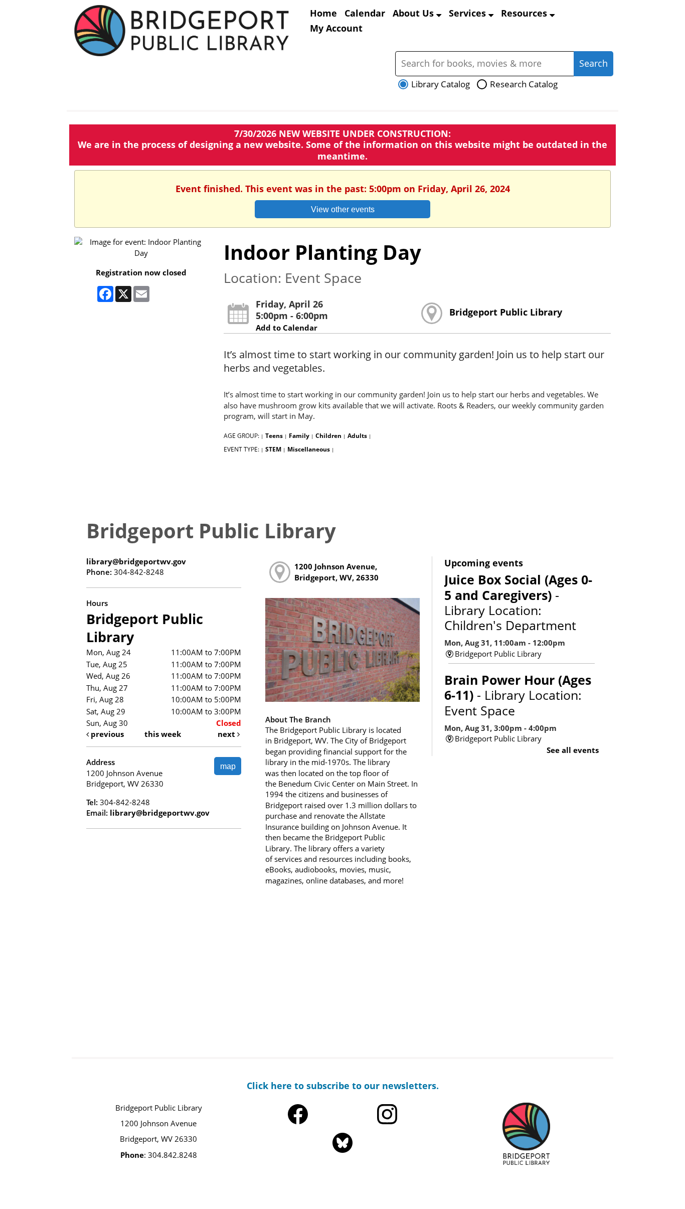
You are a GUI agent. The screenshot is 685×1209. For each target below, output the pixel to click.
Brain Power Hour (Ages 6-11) (517, 694)
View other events (343, 209)
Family (299, 435)
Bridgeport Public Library (505, 312)
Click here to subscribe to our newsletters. (343, 1086)
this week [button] (162, 734)
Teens (274, 435)
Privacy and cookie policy (296, 1179)
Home (323, 13)
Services (468, 13)
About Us (414, 13)
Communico (410, 1179)
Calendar (365, 13)
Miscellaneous (308, 449)
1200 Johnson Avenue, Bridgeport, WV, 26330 (336, 571)
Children (328, 435)
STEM (273, 449)
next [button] (227, 734)
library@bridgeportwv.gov (136, 561)
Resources (525, 13)
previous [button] (106, 734)
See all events (573, 750)
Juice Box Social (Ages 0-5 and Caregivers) (518, 602)
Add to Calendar (286, 328)
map (228, 766)
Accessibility (364, 1179)
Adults (357, 435)
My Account (336, 28)
